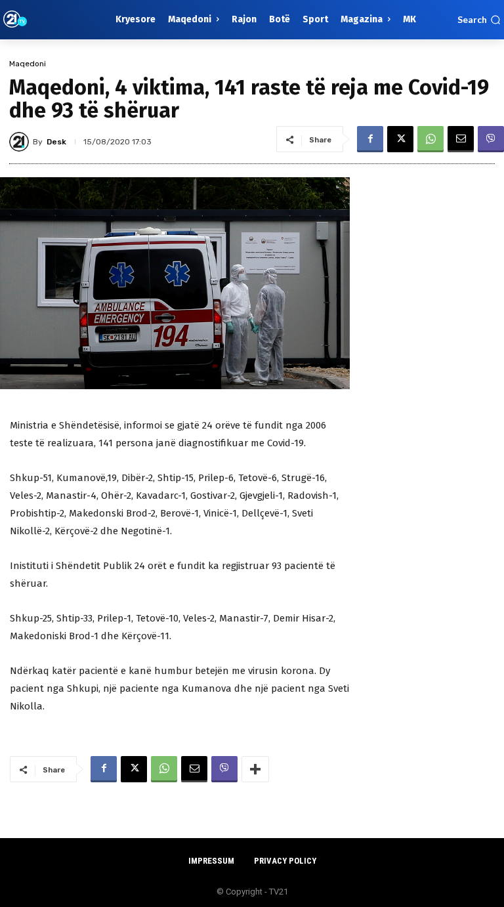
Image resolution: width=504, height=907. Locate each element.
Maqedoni (27, 64)
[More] (255, 769)
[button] (479, 19)
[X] (400, 139)
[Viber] (491, 139)
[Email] (461, 139)
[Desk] (21, 142)
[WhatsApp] (430, 139)
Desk (56, 142)
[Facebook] (370, 139)
